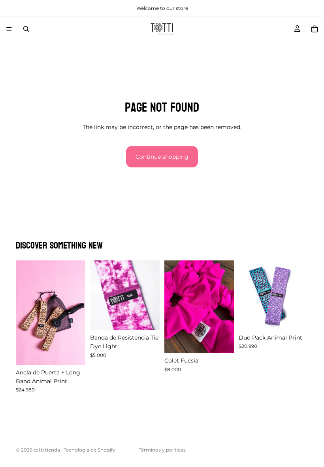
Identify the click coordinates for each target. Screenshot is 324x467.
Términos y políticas (162, 450)
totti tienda (47, 450)
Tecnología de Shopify (89, 450)
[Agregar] (73, 353)
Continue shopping (162, 156)
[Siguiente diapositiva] (76, 312)
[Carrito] (314, 29)
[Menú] (9, 29)
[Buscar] (26, 29)
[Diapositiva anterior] (24, 312)
